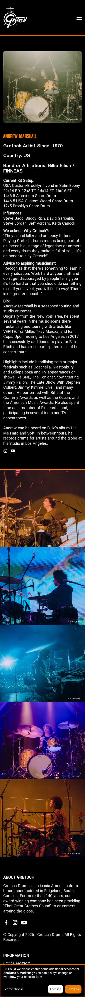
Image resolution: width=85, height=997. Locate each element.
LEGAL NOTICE (16, 964)
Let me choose (13, 989)
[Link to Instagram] (15, 923)
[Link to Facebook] (6, 923)
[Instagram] (5, 451)
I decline (55, 989)
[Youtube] (13, 451)
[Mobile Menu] (79, 18)
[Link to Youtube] (24, 923)
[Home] (15, 17)
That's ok (73, 989)
